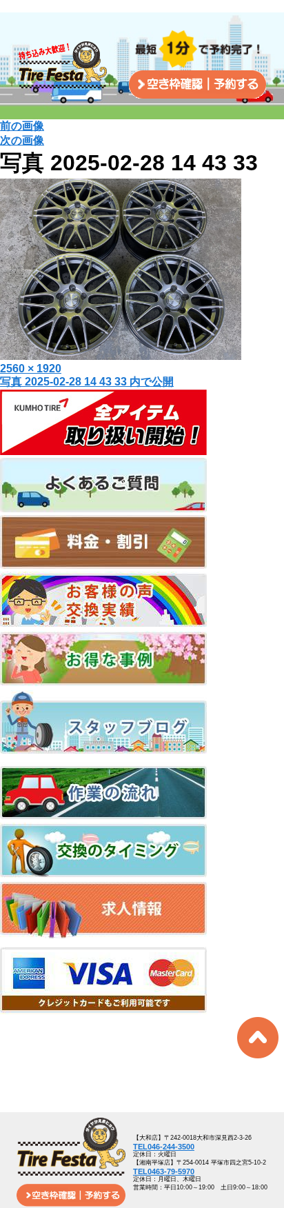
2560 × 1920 (30, 368)
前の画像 (22, 126)
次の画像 (22, 140)
